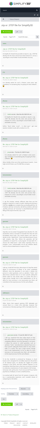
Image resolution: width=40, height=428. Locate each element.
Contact (25, 423)
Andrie (4, 43)
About (19, 423)
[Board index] (20, 4)
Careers (24, 425)
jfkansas (5, 101)
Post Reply (8, 32)
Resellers (33, 423)
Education (17, 425)
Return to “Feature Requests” (11, 415)
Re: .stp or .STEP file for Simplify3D (15, 78)
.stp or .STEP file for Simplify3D (17, 25)
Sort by (7, 394)
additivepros (6, 293)
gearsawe (5, 221)
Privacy (12, 423)
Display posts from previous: (13, 389)
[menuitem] (37, 15)
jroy (4, 72)
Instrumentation (7, 175)
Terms (6, 423)
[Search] (37, 10)
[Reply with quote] (2, 65)
